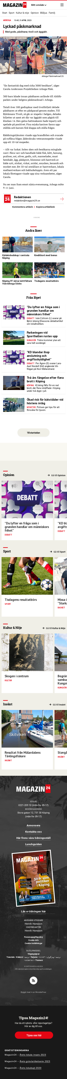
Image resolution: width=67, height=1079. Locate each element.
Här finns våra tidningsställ (33, 838)
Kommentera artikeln (22, 207)
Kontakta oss (33, 831)
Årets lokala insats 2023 (33, 1054)
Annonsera (33, 825)
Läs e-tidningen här (33, 911)
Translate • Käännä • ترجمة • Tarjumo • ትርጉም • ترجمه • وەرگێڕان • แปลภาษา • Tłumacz (33, 958)
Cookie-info (33, 940)
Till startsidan (33, 433)
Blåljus (43, 12)
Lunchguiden (33, 844)
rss (33, 980)
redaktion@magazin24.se (27, 200)
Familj (52, 12)
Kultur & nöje (22, 12)
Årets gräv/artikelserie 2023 (35, 1061)
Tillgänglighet (33, 954)
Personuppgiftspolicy (33, 937)
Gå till (58, 475)
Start (4, 12)
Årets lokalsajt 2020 (30, 1068)
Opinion (35, 12)
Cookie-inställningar (33, 943)
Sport (11, 12)
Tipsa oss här (33, 1035)
